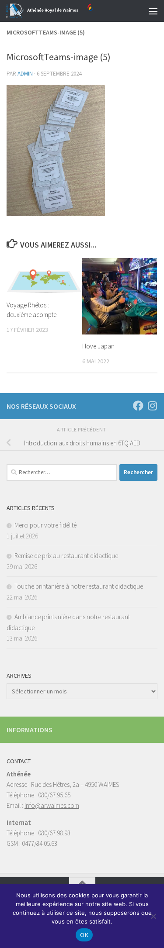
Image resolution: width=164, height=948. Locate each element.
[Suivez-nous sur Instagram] (152, 405)
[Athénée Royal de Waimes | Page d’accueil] (64, 10)
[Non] (153, 916)
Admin (25, 73)
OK (84, 934)
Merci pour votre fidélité (45, 525)
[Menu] (153, 11)
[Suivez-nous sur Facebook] (138, 405)
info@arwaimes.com (51, 805)
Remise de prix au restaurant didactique (66, 556)
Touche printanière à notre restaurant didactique (78, 586)
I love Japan (98, 346)
